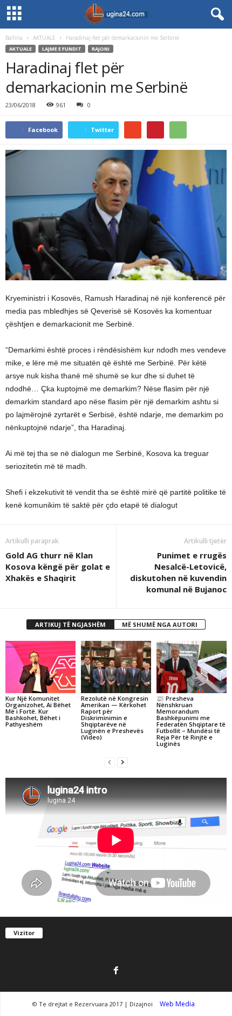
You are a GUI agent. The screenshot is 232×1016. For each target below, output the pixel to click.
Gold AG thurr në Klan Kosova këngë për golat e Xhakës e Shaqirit (57, 566)
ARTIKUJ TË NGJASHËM (70, 624)
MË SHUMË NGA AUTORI (159, 624)
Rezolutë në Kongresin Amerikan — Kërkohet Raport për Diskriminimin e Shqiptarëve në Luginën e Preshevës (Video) (114, 717)
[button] (215, 14)
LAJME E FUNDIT (61, 48)
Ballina (14, 38)
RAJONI (101, 48)
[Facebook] (116, 971)
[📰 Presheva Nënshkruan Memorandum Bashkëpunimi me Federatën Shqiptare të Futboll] (191, 667)
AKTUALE (44, 38)
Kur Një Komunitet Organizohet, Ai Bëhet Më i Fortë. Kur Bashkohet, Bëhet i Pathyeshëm (38, 711)
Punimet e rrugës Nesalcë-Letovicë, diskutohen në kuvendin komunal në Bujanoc (178, 572)
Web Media (177, 1003)
